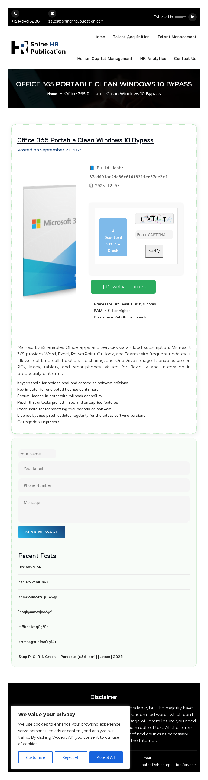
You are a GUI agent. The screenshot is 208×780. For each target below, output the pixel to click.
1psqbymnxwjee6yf (35, 611)
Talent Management (177, 36)
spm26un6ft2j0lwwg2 (38, 596)
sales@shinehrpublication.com (76, 21)
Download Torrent (126, 286)
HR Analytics (153, 58)
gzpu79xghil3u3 (33, 581)
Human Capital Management (105, 58)
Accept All (106, 757)
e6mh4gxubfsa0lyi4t (37, 641)
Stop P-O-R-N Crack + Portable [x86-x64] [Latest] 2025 (70, 656)
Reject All (71, 757)
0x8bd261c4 (29, 566)
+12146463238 (25, 21)
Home (100, 36)
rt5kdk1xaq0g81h (33, 626)
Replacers (50, 421)
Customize (35, 757)
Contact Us (185, 58)
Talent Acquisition (131, 36)
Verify (154, 250)
